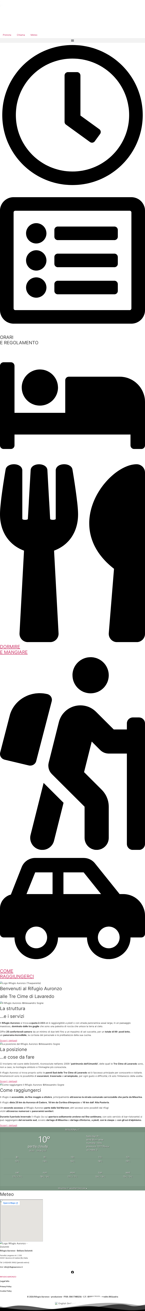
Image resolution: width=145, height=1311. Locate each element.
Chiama (21, 34)
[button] (72, 40)
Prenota (7, 34)
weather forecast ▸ (72, 1188)
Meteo (34, 34)
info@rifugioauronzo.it (13, 1267)
